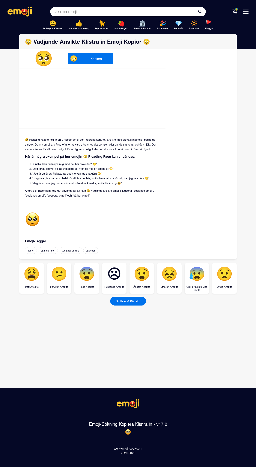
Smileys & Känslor (53, 28)
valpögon (91, 250)
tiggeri (31, 250)
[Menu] (246, 12)
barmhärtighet (48, 250)
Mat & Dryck (121, 28)
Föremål (178, 28)
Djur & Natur (102, 28)
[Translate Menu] (235, 12)
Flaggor (209, 28)
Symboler (194, 28)
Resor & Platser (142, 28)
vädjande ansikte (70, 250)
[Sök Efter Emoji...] (200, 12)
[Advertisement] (92, 98)
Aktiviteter (162, 28)
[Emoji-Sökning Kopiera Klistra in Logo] (128, 407)
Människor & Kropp (79, 28)
